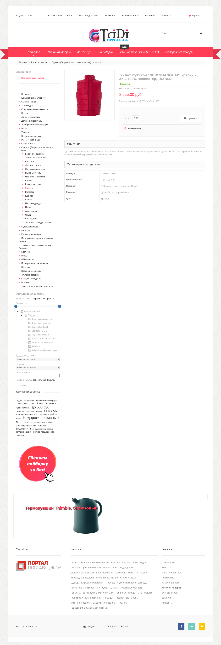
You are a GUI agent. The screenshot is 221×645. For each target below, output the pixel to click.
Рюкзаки (20, 411)
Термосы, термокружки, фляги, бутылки (92, 592)
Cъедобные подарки (31, 278)
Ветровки (29, 192)
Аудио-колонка (22, 408)
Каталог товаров (39, 62)
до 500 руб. (41, 407)
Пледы (24, 256)
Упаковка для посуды (42, 342)
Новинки (25, 282)
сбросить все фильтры (44, 298)
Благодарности (170, 592)
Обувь (28, 215)
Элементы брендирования (38, 222)
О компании (55, 15)
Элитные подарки (30, 275)
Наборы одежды (33, 203)
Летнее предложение (43, 432)
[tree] (38, 331)
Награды (25, 267)
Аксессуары (31, 211)
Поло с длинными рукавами (41, 429)
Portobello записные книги (41, 423)
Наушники (20, 435)
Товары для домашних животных (37, 286)
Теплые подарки (23, 432)
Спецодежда (31, 218)
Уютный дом (27, 105)
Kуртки (28, 180)
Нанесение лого (130, 15)
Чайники (36, 346)
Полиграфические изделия (34, 263)
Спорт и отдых (28, 143)
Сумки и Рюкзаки (29, 102)
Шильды (25, 230)
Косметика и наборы (31, 234)
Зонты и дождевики (30, 117)
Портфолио (110, 15)
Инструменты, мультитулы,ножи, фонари (119, 587)
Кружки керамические (42, 319)
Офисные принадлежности (34, 109)
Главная (23, 62)
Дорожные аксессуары (46, 401)
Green (19, 403)
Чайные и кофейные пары (44, 350)
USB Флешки (27, 259)
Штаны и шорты (33, 184)
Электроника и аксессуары (34, 124)
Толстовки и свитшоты (36, 157)
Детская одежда (33, 165)
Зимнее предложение (26, 426)
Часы (24, 128)
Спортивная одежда (35, 169)
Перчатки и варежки (35, 176)
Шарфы (29, 196)
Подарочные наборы (31, 271)
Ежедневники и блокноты (33, 98)
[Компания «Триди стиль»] (110, 35)
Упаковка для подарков (26, 414)
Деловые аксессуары (31, 121)
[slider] (15, 306)
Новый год (29, 404)
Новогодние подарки (31, 136)
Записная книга (46, 403)
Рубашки (29, 161)
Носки (28, 207)
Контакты (166, 15)
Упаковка (25, 132)
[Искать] (201, 33)
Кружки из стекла (40, 335)
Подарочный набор (25, 400)
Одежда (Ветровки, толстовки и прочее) (71, 62)
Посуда (25, 94)
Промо (24, 113)
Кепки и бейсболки (34, 154)
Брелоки (25, 252)
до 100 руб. (50, 410)
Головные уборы (33, 173)
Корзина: (196, 15)
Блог (69, 15)
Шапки (28, 199)
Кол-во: (127, 118)
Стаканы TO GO (39, 331)
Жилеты (29, 188)
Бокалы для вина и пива (43, 338)
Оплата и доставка (87, 15)
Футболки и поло (29, 227)
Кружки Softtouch (40, 327)
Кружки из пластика (41, 323)
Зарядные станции (34, 411)
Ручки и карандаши (30, 140)
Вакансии (150, 15)
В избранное (134, 128)
